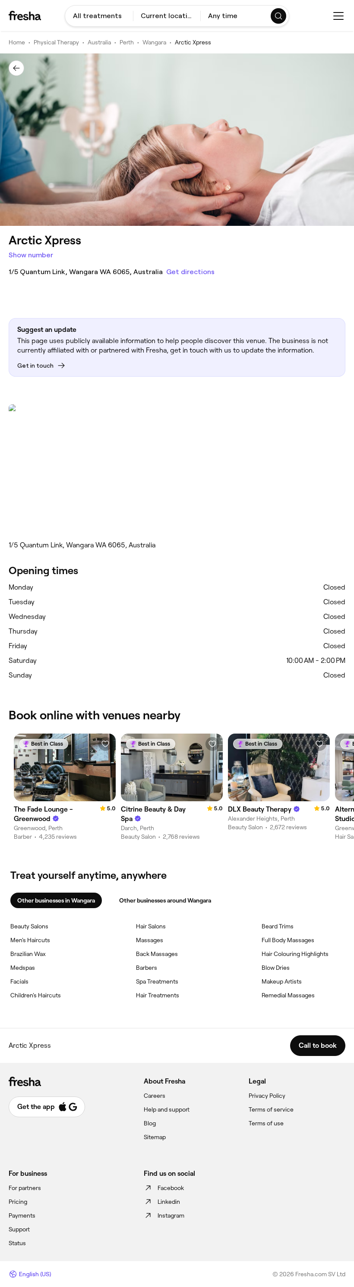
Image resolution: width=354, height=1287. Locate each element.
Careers (154, 1095)
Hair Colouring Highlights (295, 953)
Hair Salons (151, 926)
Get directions (190, 271)
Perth (127, 42)
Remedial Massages (288, 995)
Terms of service (271, 1109)
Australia (99, 42)
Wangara (154, 42)
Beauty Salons (29, 926)
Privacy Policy (267, 1095)
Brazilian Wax (28, 953)
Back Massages (157, 953)
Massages (149, 940)
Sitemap (155, 1137)
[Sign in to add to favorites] (105, 744)
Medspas (22, 967)
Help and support (167, 1109)
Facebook (171, 1187)
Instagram (171, 1215)
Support (19, 1229)
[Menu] (338, 16)
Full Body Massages (288, 940)
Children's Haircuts (35, 995)
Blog (150, 1123)
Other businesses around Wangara (165, 900)
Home (17, 42)
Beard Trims (278, 926)
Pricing (18, 1201)
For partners (25, 1187)
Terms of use (266, 1123)
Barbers (146, 967)
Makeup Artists (282, 981)
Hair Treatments (157, 995)
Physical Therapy (56, 42)
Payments (22, 1215)
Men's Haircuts (30, 940)
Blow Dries (276, 967)
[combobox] (99, 16)
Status (17, 1243)
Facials (19, 981)
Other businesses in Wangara (56, 900)
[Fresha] (25, 15)
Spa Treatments (157, 981)
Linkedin (169, 1201)
